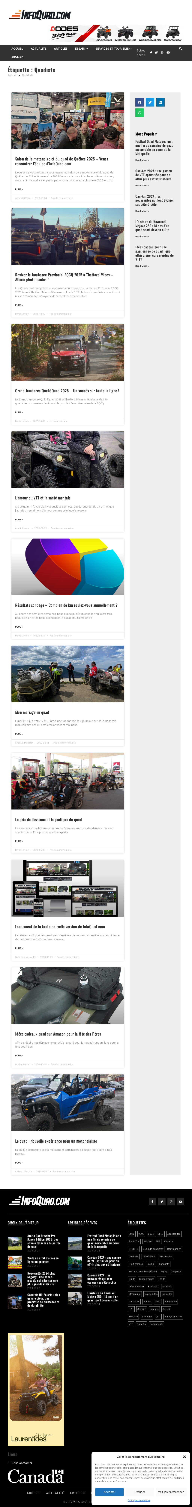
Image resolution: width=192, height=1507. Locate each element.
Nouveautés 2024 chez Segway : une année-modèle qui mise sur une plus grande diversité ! (42, 1278)
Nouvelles (167, 1294)
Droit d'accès (136, 1264)
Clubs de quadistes (152, 1249)
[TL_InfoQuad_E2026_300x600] (36, 1445)
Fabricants (163, 1264)
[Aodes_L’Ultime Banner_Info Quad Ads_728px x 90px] (116, 40)
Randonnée (170, 1301)
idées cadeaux (136, 1286)
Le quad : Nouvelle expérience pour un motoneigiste (56, 1141)
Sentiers (154, 1309)
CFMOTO (133, 1249)
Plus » (19, 189)
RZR (131, 1309)
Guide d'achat (146, 1279)
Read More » (142, 160)
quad (157, 1301)
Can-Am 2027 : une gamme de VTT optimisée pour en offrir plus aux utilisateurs (154, 174)
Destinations (166, 1256)
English (17, 56)
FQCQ (164, 1271)
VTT (131, 1324)
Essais (80, 48)
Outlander (134, 1301)
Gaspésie (176, 1271)
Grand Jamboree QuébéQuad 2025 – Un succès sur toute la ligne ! (67, 390)
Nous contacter (21, 1463)
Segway (141, 1309)
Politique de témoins (139, 1500)
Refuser (140, 1491)
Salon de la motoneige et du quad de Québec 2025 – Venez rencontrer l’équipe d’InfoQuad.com (61, 161)
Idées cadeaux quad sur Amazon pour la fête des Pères (58, 1034)
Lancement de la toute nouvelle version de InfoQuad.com (60, 926)
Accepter (110, 1491)
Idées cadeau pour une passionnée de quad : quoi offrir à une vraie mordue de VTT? (154, 253)
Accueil (17, 48)
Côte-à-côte (149, 1256)
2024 (151, 1234)
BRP (158, 1241)
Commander (174, 1249)
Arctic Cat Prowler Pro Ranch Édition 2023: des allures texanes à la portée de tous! (44, 1241)
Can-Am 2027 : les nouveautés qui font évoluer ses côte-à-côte (154, 200)
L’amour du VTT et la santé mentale (43, 498)
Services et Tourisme (111, 48)
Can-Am (168, 1241)
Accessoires (174, 1234)
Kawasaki (153, 1286)
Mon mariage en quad (32, 712)
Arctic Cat (134, 1241)
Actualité (38, 48)
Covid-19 (134, 1256)
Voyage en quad (173, 1316)
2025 (161, 1234)
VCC (158, 1316)
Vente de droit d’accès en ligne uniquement (43, 1260)
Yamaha (141, 1324)
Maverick (167, 1286)
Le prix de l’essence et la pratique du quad (48, 819)
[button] (184, 1457)
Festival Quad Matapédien (143, 1271)
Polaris (147, 1301)
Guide (132, 1279)
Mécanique (135, 1294)
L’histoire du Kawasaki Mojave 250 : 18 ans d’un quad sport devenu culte (152, 225)
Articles (61, 48)
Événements (156, 1324)
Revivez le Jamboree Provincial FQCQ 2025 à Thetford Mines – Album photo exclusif (64, 277)
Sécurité (133, 1316)
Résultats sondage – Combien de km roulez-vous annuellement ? (66, 605)
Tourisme (147, 1316)
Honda (161, 1279)
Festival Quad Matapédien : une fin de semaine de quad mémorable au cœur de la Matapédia (154, 147)
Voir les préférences (171, 1491)
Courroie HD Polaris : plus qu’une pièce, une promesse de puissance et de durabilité (43, 1300)
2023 (141, 1234)
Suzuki (166, 1309)
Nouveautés (151, 1294)
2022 (131, 1234)
